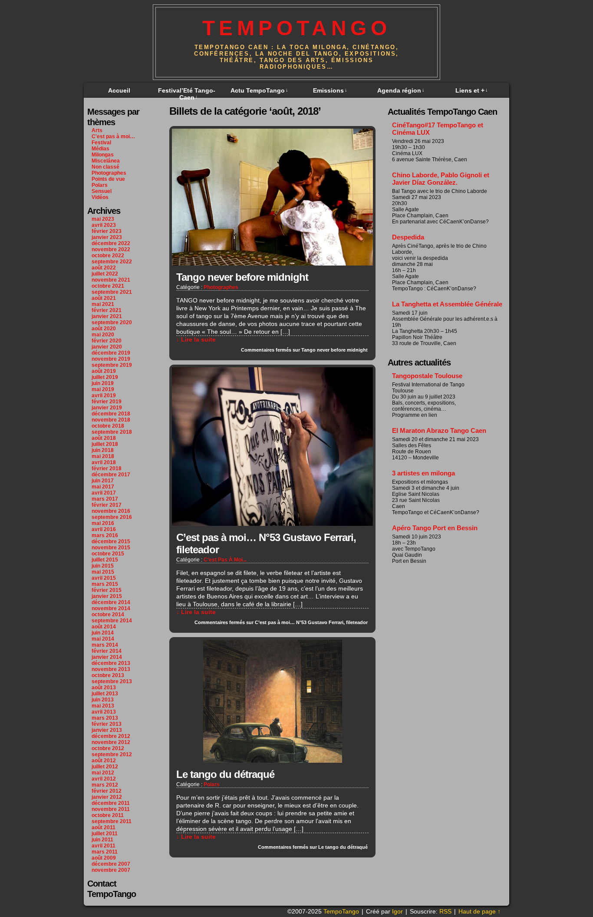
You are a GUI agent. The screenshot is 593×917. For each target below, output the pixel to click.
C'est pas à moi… (113, 136)
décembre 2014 (111, 602)
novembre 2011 (111, 809)
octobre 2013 (108, 675)
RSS (445, 911)
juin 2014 (103, 633)
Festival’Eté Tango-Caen (186, 94)
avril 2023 (104, 225)
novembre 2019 (111, 359)
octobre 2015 (108, 554)
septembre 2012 (112, 754)
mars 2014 (105, 645)
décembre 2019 (111, 353)
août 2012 (104, 761)
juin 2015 (103, 566)
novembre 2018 (111, 420)
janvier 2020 (107, 347)
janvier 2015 (107, 596)
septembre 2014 (112, 621)
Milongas (103, 155)
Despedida (408, 237)
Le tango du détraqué (225, 774)
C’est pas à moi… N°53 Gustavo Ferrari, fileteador (266, 543)
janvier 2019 (107, 408)
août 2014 (104, 627)
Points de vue (108, 179)
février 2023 (107, 231)
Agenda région (401, 90)
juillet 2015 (105, 560)
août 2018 (104, 438)
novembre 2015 (111, 548)
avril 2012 (104, 779)
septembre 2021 (112, 292)
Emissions (330, 90)
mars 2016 (105, 535)
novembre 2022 (111, 249)
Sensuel (102, 191)
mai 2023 (103, 219)
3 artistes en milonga (423, 473)
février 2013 (107, 724)
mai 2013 (103, 706)
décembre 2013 (111, 663)
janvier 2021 (107, 316)
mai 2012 (103, 773)
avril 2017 (104, 493)
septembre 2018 (112, 432)
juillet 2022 (105, 274)
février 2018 (107, 468)
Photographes (109, 173)
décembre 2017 (111, 475)
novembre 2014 (111, 608)
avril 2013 (104, 712)
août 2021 (104, 298)
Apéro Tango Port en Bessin (435, 528)
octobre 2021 (108, 286)
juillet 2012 (105, 767)
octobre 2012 (108, 748)
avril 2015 (104, 578)
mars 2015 (105, 584)
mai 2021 (103, 304)
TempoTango (296, 28)
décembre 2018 (111, 414)
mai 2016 (103, 523)
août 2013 (104, 687)
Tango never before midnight (242, 277)
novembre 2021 (111, 280)
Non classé (105, 167)
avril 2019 (104, 395)
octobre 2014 (108, 614)
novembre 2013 (111, 669)
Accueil (119, 90)
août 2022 (104, 268)
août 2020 (104, 329)
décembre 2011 (111, 803)
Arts (97, 130)
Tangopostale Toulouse (427, 375)
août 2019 (104, 371)
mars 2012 (105, 785)
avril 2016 (104, 529)
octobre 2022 (108, 256)
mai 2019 (103, 389)
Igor (397, 911)
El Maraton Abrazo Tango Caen (439, 430)
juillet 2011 (105, 834)
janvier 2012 (107, 797)
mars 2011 (105, 852)
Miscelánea (106, 161)
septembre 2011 (112, 821)
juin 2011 (102, 840)
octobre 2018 (108, 426)
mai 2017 (103, 487)
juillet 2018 (105, 444)
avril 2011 (103, 846)
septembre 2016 (112, 517)
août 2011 (103, 827)
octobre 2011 (108, 815)
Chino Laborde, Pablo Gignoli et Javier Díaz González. (440, 178)
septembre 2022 (112, 262)
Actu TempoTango (259, 90)
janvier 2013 (107, 730)
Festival (101, 143)
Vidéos (100, 197)
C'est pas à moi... (225, 560)
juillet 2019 (105, 377)
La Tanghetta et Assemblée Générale (447, 304)
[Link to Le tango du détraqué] (272, 760)
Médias (100, 149)
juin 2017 (103, 481)
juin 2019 (103, 383)
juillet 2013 (105, 694)
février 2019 (107, 402)
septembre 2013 (112, 681)
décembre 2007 (111, 864)
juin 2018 (103, 450)
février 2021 (107, 310)
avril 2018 (104, 462)
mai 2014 (103, 639)
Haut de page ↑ (479, 911)
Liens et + (471, 90)
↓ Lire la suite (196, 339)
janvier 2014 (107, 657)
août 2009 (104, 858)
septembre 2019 (112, 365)
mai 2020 (103, 335)
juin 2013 (103, 700)
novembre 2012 (111, 742)
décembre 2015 (111, 541)
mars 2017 (105, 499)
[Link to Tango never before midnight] (272, 263)
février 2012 (107, 791)
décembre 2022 (111, 243)
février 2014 (107, 651)
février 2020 (107, 341)
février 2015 (107, 590)
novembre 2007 (111, 870)
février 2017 (107, 505)
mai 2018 (103, 456)
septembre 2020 (112, 322)
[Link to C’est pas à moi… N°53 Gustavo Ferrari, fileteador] (272, 523)
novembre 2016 (111, 511)
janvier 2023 (107, 237)
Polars (100, 185)
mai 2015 (103, 572)
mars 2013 (105, 718)
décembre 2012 (111, 736)
